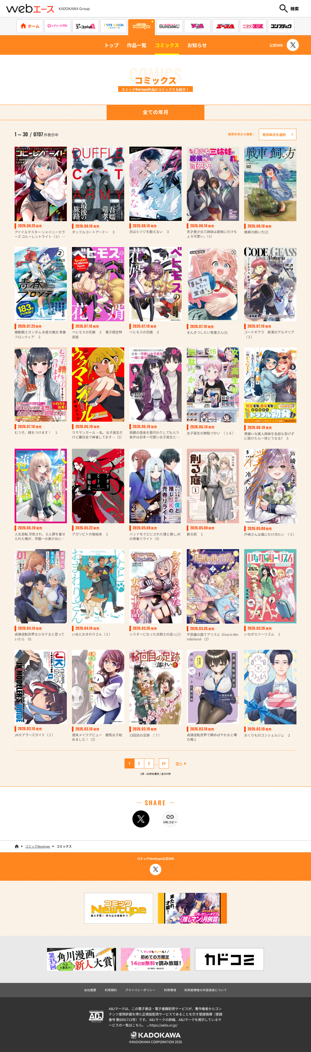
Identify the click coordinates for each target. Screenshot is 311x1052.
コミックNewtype (37, 846)
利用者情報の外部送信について (205, 990)
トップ (111, 45)
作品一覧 (136, 45)
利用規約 (111, 990)
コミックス (167, 45)
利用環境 (170, 990)
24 (164, 763)
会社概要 (90, 990)
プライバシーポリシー (140, 990)
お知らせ (197, 45)
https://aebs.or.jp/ (163, 1024)
